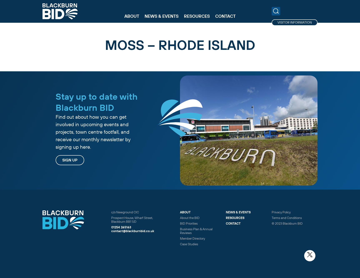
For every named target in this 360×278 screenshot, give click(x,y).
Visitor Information (295, 22)
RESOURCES (235, 218)
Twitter (309, 255)
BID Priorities (189, 223)
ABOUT (185, 212)
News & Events (162, 16)
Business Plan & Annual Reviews (196, 231)
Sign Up (70, 160)
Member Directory (192, 238)
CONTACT (233, 223)
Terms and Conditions (287, 218)
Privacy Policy (281, 212)
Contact (225, 16)
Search (276, 11)
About (131, 16)
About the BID (190, 218)
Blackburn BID (60, 11)
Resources (197, 16)
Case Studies (189, 244)
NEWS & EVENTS (238, 212)
